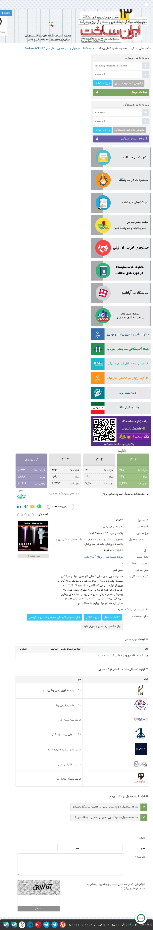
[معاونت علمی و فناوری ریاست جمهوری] (21, 924)
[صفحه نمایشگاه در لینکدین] (29, 924)
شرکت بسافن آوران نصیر (69, 765)
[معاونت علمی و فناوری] (121, 335)
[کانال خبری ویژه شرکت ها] (54, 924)
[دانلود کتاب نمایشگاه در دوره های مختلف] (121, 271)
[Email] (32, 507)
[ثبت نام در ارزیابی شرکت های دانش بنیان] (121, 379)
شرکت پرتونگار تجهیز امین (68, 779)
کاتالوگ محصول (112, 617)
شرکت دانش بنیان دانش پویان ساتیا (63, 750)
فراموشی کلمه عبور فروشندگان (129, 130)
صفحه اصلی (145, 48)
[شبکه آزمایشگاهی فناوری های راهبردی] (121, 350)
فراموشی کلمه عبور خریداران (128, 83)
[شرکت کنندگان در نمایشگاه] (121, 203)
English (6, 13)
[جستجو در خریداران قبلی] (121, 248)
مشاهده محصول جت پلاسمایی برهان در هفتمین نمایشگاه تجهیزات (105, 807)
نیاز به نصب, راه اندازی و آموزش (102, 626)
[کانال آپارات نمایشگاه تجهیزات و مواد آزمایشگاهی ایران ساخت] (121, 294)
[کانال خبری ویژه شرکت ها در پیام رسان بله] (5, 924)
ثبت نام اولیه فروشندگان (134, 139)
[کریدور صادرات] (121, 364)
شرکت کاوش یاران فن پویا (68, 706)
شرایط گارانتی (92, 617)
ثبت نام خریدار (139, 92)
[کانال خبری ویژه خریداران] (46, 924)
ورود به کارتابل (102, 83)
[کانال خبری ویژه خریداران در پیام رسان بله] (13, 924)
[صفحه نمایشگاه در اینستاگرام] (37, 924)
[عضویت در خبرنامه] (121, 158)
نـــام (143, 848)
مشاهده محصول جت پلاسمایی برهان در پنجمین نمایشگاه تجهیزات (105, 817)
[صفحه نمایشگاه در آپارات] (62, 924)
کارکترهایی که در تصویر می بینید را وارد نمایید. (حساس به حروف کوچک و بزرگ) (116, 886)
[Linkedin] (19, 507)
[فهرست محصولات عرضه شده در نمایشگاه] (121, 181)
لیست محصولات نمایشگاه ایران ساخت (115, 48)
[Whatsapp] (39, 507)
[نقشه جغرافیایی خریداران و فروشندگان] (121, 226)
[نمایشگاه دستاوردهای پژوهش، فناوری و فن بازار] (121, 316)
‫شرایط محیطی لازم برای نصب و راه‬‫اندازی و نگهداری (54, 617)
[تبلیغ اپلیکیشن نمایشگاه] (121, 432)
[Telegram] (25, 507)
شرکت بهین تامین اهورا (70, 720)
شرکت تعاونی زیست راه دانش (66, 734)
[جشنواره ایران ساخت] (121, 408)
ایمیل (77, 848)
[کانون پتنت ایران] (121, 394)
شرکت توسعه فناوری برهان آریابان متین (103, 557)
